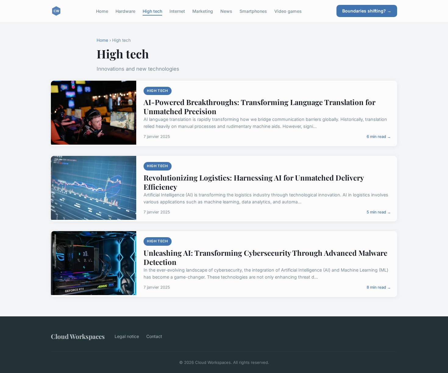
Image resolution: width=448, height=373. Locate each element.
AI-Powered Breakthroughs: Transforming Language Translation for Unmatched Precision (259, 106)
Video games (288, 10)
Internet (177, 10)
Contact (154, 336)
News (226, 10)
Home (102, 10)
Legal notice (127, 336)
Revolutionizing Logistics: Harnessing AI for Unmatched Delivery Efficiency (254, 182)
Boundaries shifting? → (366, 10)
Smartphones (253, 10)
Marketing (202, 10)
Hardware (125, 10)
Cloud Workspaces (78, 336)
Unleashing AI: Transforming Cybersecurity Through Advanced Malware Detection (265, 257)
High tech (152, 10)
